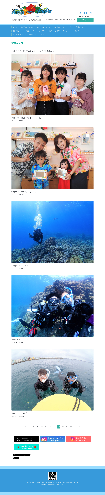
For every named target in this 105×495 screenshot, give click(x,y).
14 (46, 427)
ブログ (43, 34)
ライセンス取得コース (76, 27)
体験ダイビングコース (26, 27)
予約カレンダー (33, 34)
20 (71, 427)
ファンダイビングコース (59, 27)
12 (38, 427)
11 (34, 427)
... (29, 427)
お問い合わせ (85, 20)
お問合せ (57, 31)
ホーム (15, 27)
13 (42, 427)
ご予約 (50, 31)
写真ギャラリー (30, 31)
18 (63, 427)
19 (67, 427)
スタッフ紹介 (42, 31)
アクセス (65, 31)
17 (59, 427)
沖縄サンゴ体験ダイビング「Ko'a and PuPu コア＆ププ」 (48, 482)
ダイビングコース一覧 (19, 34)
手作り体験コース (18, 31)
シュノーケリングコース (42, 27)
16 (55, 427)
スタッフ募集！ (75, 31)
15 (50, 427)
